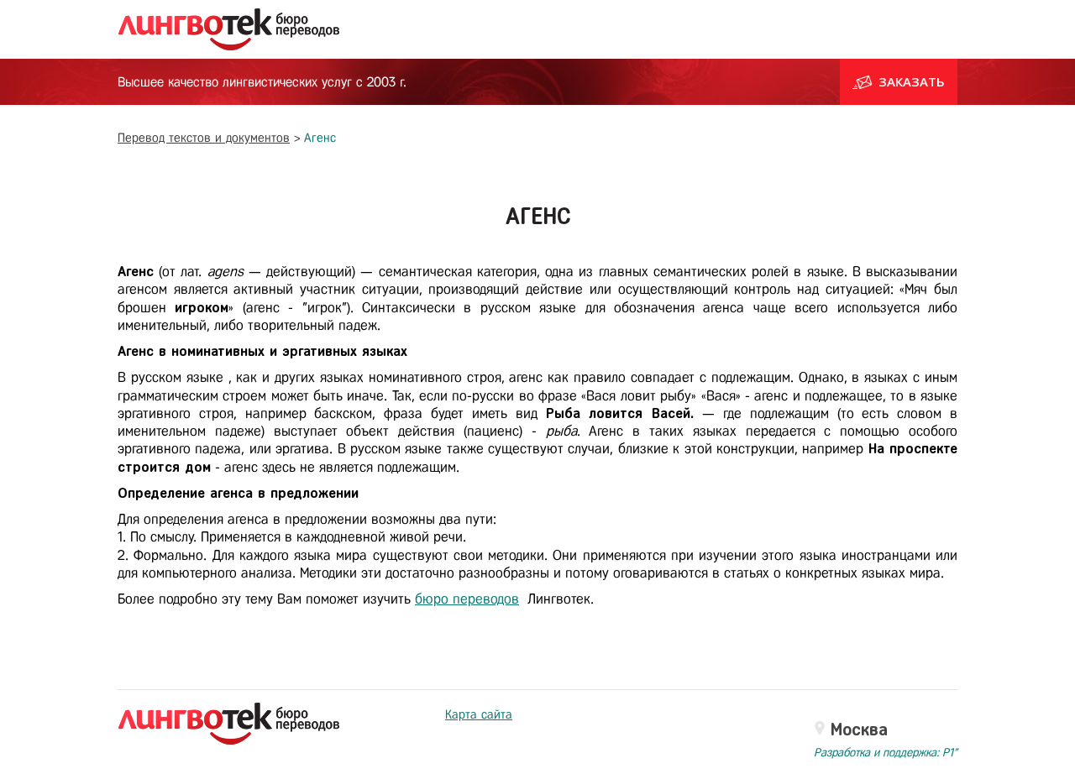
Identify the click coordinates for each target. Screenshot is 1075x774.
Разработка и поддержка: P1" (885, 752)
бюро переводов (467, 599)
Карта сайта (478, 714)
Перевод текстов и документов (204, 137)
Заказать (911, 81)
